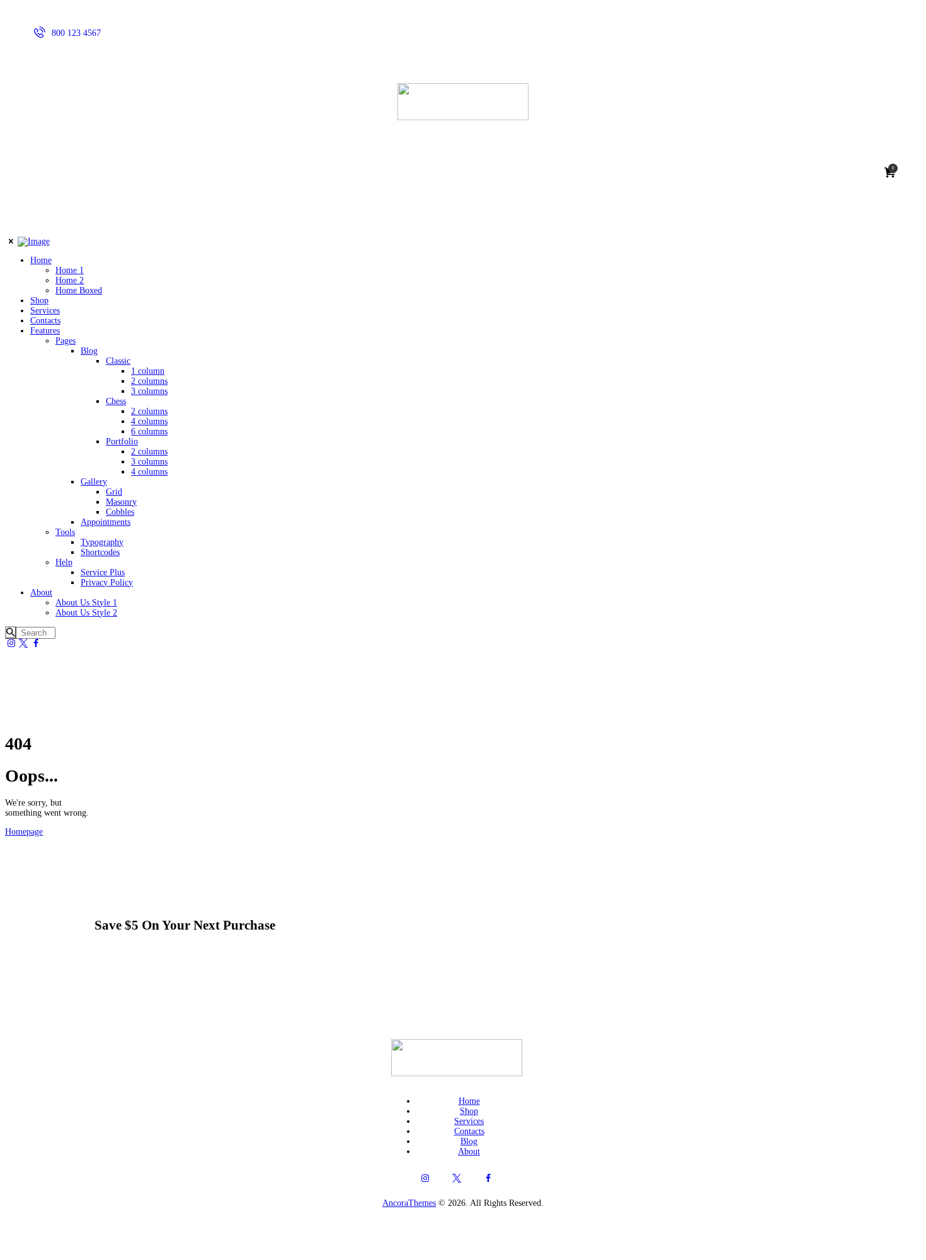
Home (469, 1101)
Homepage (24, 831)
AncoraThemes (409, 1203)
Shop (469, 1111)
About (469, 1151)
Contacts (469, 1131)
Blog (468, 1141)
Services (469, 1121)
